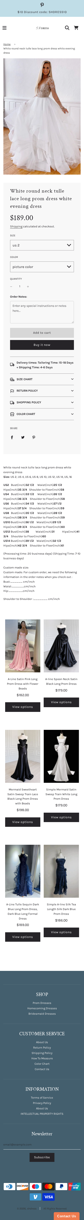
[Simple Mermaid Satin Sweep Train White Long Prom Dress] (61, 756)
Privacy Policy (42, 1103)
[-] (11, 286)
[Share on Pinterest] (34, 437)
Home (7, 44)
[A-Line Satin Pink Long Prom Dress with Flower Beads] (23, 645)
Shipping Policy (42, 1053)
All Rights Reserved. (55, 1208)
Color (14, 257)
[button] (42, 379)
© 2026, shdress (27, 1208)
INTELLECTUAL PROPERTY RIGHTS (42, 1113)
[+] (28, 286)
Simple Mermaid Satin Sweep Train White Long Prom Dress (61, 794)
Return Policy (42, 1047)
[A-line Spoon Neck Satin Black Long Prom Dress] (61, 645)
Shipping (16, 226)
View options (22, 707)
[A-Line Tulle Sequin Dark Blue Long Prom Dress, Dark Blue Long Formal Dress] (23, 871)
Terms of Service (42, 1097)
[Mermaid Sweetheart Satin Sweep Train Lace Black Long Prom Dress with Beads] (23, 756)
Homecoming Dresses (42, 1008)
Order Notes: (18, 296)
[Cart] (76, 28)
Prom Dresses (42, 1003)
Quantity (16, 278)
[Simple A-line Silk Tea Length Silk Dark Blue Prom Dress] (61, 871)
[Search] (67, 28)
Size (12, 235)
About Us (42, 1042)
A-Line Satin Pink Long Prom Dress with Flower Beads (22, 683)
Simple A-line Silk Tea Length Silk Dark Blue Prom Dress (61, 909)
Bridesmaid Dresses (42, 1013)
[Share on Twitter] (23, 437)
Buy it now (42, 345)
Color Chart (42, 1063)
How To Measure (42, 1058)
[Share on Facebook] (12, 437)
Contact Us (42, 1069)
